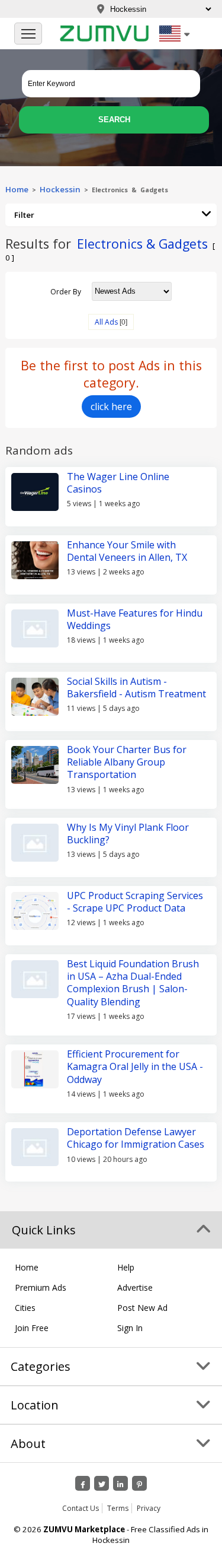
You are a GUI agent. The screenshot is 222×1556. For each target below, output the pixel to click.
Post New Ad (142, 1307)
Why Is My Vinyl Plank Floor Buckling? (128, 833)
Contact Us (80, 1508)
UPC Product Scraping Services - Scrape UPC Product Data (135, 901)
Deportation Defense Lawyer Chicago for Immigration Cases (135, 1138)
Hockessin (60, 189)
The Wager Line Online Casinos (118, 483)
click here (111, 406)
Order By (65, 291)
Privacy (148, 1508)
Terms (117, 1508)
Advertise (135, 1287)
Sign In (130, 1327)
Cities (25, 1307)
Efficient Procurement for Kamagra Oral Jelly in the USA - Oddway (135, 1066)
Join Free (32, 1327)
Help (125, 1267)
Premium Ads (40, 1287)
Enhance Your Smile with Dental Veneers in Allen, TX (127, 551)
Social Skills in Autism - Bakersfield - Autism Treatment (136, 687)
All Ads (106, 322)
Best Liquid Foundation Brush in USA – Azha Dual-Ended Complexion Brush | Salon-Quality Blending (133, 982)
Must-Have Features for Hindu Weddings (134, 619)
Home (16, 189)
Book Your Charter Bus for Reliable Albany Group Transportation (126, 762)
